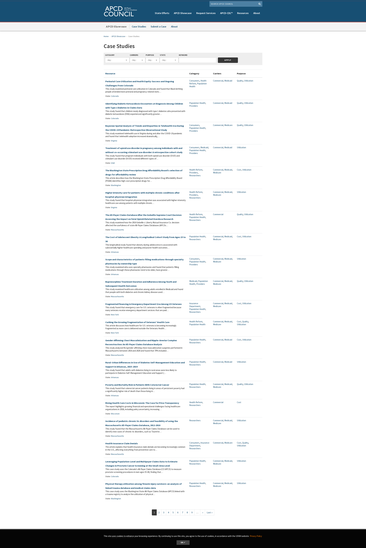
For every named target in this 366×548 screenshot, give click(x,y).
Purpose (150, 55)
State (162, 55)
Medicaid (228, 80)
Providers (193, 105)
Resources (243, 13)
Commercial (218, 80)
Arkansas (115, 252)
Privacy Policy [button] (256, 536)
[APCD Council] (121, 12)
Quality (240, 80)
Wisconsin (115, 413)
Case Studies (139, 26)
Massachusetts (117, 229)
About (256, 13)
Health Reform (195, 169)
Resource (110, 73)
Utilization (248, 80)
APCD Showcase (183, 13)
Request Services (206, 13)
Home (106, 36)
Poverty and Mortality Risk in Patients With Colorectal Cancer (137, 384)
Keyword (183, 55)
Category (109, 55)
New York (115, 314)
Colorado (115, 96)
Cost (239, 169)
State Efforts (162, 13)
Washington (116, 185)
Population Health (197, 103)
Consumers (194, 80)
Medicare (228, 125)
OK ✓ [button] (183, 542)
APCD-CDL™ (226, 13)
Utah (113, 163)
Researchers (195, 175)
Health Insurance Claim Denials (121, 443)
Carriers (134, 55)
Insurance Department (194, 305)
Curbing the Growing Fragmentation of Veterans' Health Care (137, 322)
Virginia (114, 140)
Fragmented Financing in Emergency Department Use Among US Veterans (143, 304)
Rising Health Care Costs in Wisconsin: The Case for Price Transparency (142, 402)
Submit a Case (158, 26)
